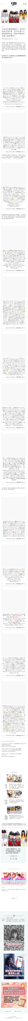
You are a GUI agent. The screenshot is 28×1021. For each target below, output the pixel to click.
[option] (14, 881)
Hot (3, 26)
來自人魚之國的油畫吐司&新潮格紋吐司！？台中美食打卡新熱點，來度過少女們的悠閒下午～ (14, 825)
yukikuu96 (5, 44)
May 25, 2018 (10, 38)
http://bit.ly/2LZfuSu (8, 751)
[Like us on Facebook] (23, 4)
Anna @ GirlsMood (5, 38)
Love (3, 887)
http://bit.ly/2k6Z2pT (8, 756)
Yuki (3, 106)
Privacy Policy (14, 1016)
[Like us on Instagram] (25, 4)
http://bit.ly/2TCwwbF (9, 746)
